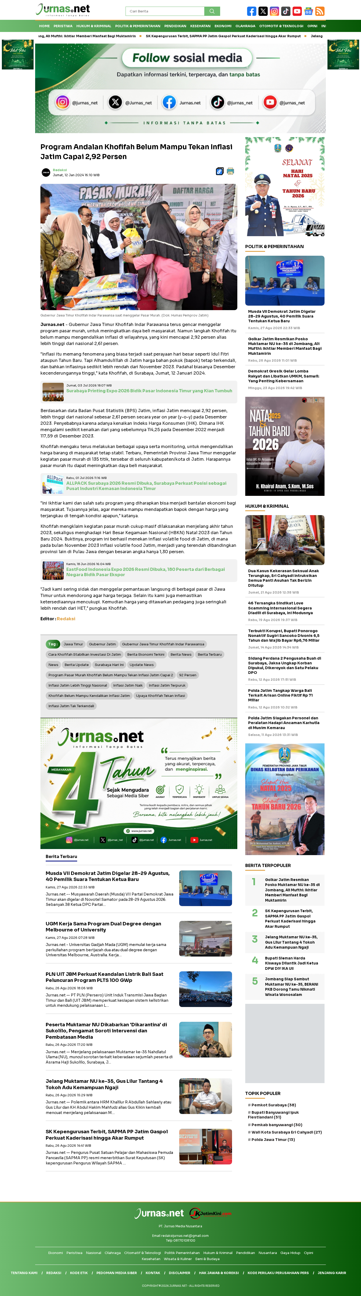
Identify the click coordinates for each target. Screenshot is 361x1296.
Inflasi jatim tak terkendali (71, 706)
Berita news (181, 654)
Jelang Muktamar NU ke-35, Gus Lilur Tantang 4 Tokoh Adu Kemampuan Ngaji (104, 1084)
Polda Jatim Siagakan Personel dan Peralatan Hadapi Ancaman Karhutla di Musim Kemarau (284, 723)
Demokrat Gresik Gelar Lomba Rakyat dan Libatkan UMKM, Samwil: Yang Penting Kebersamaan (283, 376)
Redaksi (60, 170)
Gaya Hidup (290, 1253)
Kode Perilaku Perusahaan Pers (278, 1273)
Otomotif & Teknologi (281, 26)
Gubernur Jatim (102, 644)
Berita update (76, 665)
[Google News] (309, 14)
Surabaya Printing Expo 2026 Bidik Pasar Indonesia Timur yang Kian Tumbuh (149, 391)
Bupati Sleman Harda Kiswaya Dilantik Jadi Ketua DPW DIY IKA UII (291, 963)
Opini (312, 26)
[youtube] (298, 14)
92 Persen (187, 675)
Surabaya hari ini (109, 665)
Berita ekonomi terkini (145, 654)
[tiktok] (287, 14)
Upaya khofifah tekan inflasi (160, 695)
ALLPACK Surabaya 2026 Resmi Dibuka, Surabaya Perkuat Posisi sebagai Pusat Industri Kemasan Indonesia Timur (146, 486)
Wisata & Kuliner (178, 1259)
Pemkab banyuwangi (277, 1124)
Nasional (93, 1253)
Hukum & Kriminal (93, 26)
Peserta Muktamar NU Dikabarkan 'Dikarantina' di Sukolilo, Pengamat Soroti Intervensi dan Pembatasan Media (106, 1031)
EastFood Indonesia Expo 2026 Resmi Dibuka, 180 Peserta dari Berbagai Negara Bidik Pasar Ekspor (145, 572)
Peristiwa (63, 26)
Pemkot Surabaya (274, 1105)
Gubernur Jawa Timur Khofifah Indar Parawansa (163, 644)
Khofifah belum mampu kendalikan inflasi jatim (89, 695)
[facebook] (252, 14)
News (53, 665)
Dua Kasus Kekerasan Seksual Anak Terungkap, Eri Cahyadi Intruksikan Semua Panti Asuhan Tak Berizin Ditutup (283, 578)
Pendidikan (175, 26)
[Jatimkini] (208, 1218)
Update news (142, 665)
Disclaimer (179, 1273)
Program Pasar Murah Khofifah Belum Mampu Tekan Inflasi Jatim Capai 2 (110, 675)
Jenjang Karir (332, 1273)
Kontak (153, 1273)
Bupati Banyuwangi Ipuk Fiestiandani (273, 1115)
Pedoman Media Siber (116, 1273)
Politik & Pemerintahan (137, 26)
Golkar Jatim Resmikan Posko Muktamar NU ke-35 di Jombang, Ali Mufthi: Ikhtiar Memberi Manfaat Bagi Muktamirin (285, 346)
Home (44, 26)
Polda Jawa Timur (273, 1139)
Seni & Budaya (207, 1259)
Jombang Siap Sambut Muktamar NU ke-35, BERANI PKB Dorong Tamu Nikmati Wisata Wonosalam (291, 987)
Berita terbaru (210, 654)
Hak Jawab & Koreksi (219, 1273)
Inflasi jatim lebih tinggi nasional (77, 685)
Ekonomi (223, 26)
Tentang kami (24, 1273)
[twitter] (264, 14)
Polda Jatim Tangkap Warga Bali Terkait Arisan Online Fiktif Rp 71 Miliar (280, 695)
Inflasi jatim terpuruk (167, 685)
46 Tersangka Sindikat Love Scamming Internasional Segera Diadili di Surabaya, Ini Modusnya (280, 608)
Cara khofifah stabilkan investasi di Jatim (84, 654)
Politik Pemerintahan (182, 1253)
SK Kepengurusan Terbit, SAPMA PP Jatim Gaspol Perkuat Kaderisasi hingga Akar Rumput (174, 36)
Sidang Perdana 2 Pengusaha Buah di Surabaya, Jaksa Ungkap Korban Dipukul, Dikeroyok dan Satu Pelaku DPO (284, 665)
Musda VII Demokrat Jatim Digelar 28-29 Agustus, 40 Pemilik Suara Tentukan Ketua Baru (108, 876)
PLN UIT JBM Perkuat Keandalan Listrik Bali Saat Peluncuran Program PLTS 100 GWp (104, 977)
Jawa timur (73, 644)
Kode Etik (79, 1273)
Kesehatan (200, 26)
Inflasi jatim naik (128, 685)
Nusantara (267, 1253)
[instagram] (275, 14)
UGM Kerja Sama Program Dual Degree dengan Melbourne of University (103, 927)
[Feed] (320, 14)
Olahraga (245, 26)
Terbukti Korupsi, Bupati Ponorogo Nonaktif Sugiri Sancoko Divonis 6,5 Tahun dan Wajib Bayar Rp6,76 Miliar (284, 635)
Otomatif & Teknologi (142, 1253)
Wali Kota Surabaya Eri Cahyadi (287, 1132)
